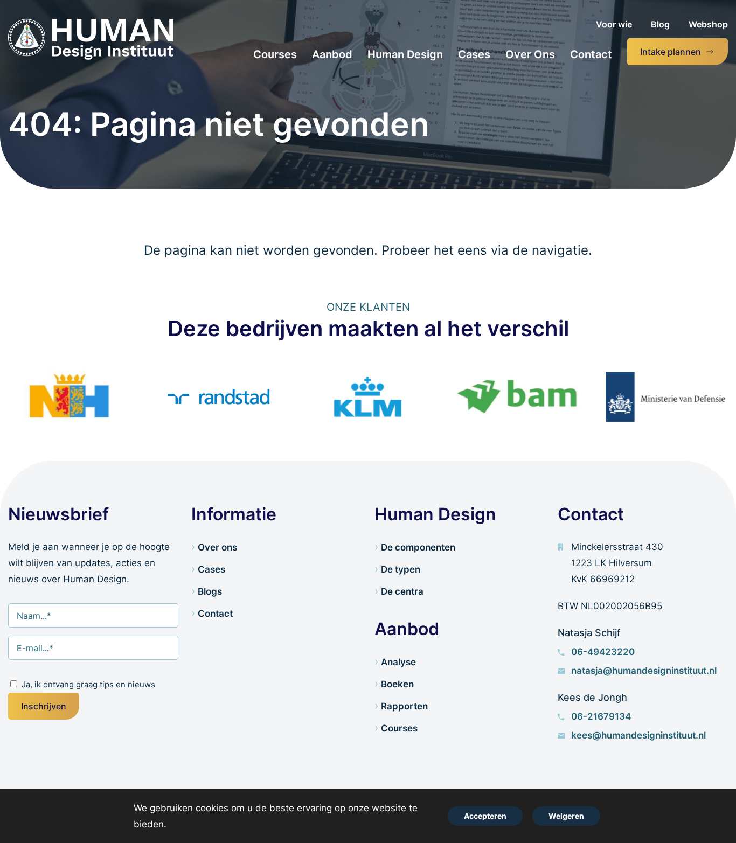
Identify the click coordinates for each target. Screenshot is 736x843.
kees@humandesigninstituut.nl (638, 735)
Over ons (217, 547)
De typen (400, 569)
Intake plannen (670, 51)
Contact (215, 613)
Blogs (210, 591)
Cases (211, 569)
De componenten (418, 547)
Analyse (398, 662)
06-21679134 (601, 716)
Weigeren (566, 815)
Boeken (397, 684)
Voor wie (614, 24)
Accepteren (485, 815)
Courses (399, 728)
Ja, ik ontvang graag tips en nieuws (88, 684)
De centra (402, 591)
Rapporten (404, 706)
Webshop (708, 24)
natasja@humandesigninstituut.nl (644, 670)
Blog (660, 24)
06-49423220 (603, 651)
